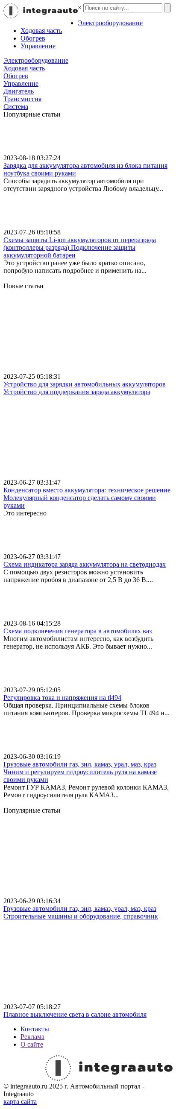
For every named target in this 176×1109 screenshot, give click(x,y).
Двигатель (18, 91)
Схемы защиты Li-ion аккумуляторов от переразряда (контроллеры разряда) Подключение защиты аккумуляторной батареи (79, 247)
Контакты (35, 1029)
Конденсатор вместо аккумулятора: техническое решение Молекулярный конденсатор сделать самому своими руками (86, 497)
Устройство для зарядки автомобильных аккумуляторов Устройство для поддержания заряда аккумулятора (84, 387)
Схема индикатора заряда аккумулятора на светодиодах (84, 564)
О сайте (32, 1044)
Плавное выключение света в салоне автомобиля (75, 1014)
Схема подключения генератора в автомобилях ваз (77, 631)
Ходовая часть (41, 30)
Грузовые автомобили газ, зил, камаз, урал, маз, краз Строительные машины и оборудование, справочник (80, 912)
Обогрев (33, 38)
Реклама (32, 1036)
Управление (38, 46)
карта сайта (20, 1101)
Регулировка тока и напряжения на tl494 (62, 697)
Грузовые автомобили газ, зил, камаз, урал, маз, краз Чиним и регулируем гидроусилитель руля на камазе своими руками (80, 772)
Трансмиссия (22, 98)
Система (15, 106)
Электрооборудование (110, 22)
